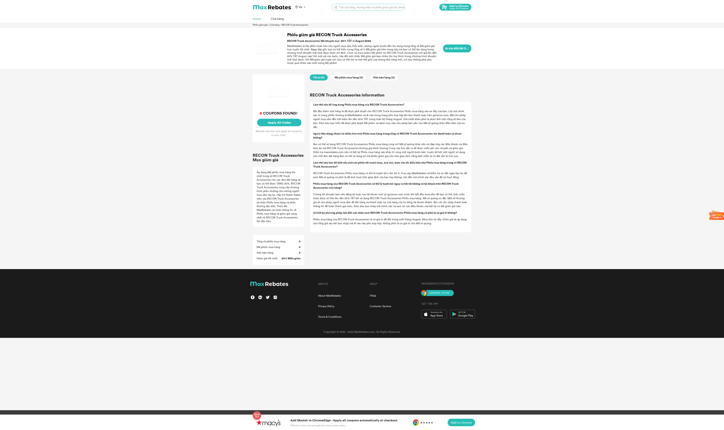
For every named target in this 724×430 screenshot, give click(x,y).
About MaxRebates (329, 295)
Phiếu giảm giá (260, 24)
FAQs (373, 295)
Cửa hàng (274, 24)
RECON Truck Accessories (295, 24)
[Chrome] (455, 7)
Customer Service (380, 306)
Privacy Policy (326, 306)
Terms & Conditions (329, 316)
